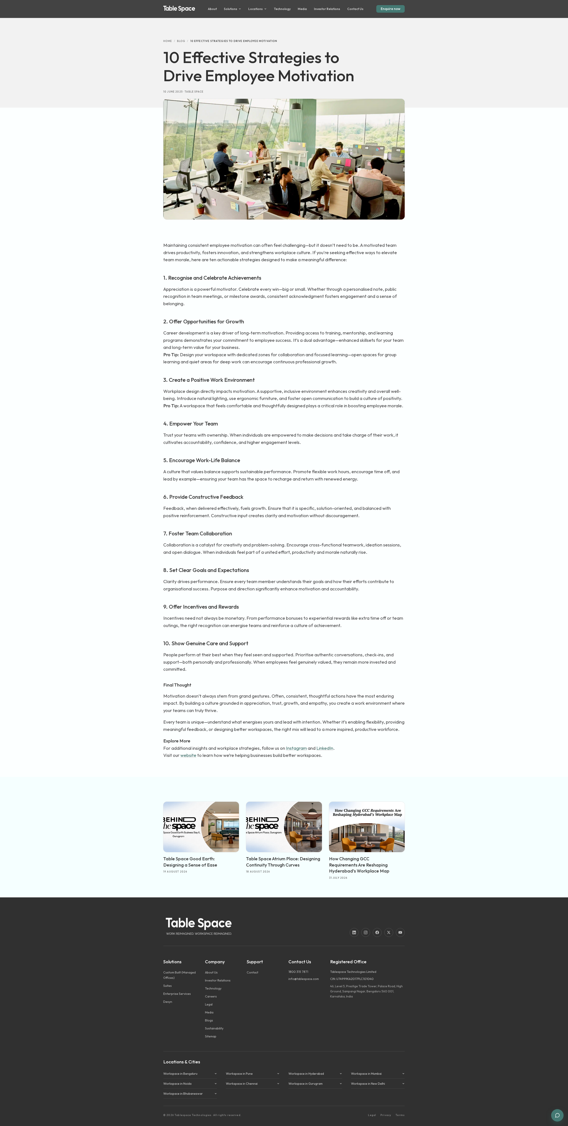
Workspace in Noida (177, 1084)
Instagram (296, 748)
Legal (372, 1115)
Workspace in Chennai (242, 1084)
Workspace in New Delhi (368, 1084)
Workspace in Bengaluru (180, 1074)
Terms (400, 1115)
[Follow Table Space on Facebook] (377, 932)
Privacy (386, 1115)
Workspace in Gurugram (305, 1084)
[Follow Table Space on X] (388, 932)
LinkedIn (324, 748)
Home (167, 41)
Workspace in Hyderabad (306, 1074)
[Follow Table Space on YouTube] (400, 932)
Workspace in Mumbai (366, 1074)
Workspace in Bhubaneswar (183, 1094)
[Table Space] (179, 9)
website (188, 755)
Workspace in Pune (239, 1074)
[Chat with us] (557, 1115)
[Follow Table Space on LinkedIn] (354, 932)
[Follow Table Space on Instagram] (365, 932)
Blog (181, 41)
